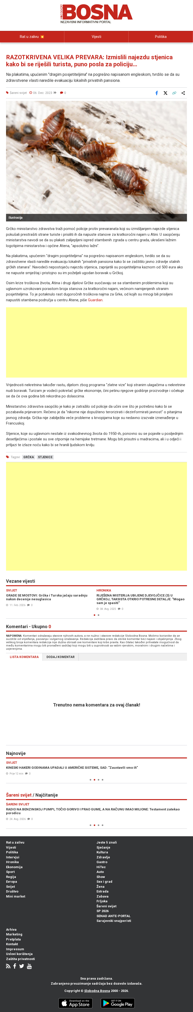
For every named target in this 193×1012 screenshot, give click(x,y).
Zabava (102, 896)
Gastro (101, 862)
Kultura (102, 852)
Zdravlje (103, 857)
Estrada (102, 891)
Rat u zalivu (15, 842)
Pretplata (13, 939)
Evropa (11, 881)
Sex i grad (104, 881)
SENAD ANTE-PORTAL (113, 916)
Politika (161, 37)
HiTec (101, 867)
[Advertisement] (96, 342)
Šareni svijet (106, 906)
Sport (10, 872)
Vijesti (96, 37)
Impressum (15, 949)
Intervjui (12, 857)
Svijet (10, 886)
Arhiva (11, 929)
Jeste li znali (106, 842)
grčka (28, 457)
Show (100, 877)
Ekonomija (14, 867)
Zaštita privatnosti (20, 959)
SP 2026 (102, 911)
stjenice (45, 457)
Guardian (95, 300)
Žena (100, 886)
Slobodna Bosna (97, 991)
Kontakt (12, 944)
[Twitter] (21, 967)
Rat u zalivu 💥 (32, 36)
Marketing (14, 934)
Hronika (12, 862)
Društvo (12, 891)
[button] (182, 105)
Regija (11, 877)
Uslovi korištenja (19, 954)
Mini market (15, 896)
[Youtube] (29, 967)
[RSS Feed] (8, 967)
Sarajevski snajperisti (113, 921)
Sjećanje (103, 847)
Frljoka (102, 901)
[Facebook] (14, 967)
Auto (100, 872)
